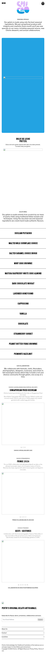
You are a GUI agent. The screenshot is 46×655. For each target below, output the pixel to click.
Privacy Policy (34, 648)
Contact (23, 633)
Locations (23, 636)
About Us (23, 629)
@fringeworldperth (28, 464)
